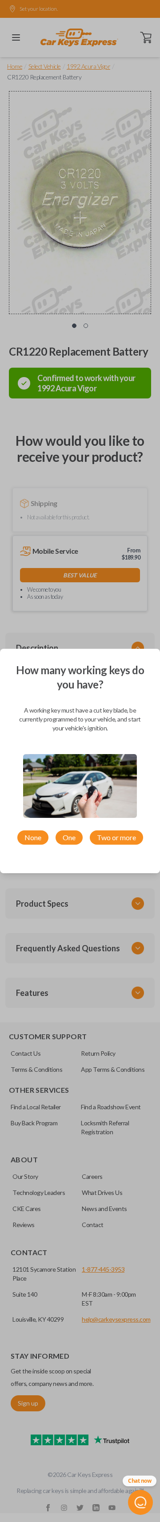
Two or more (116, 837)
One (69, 837)
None (32, 837)
